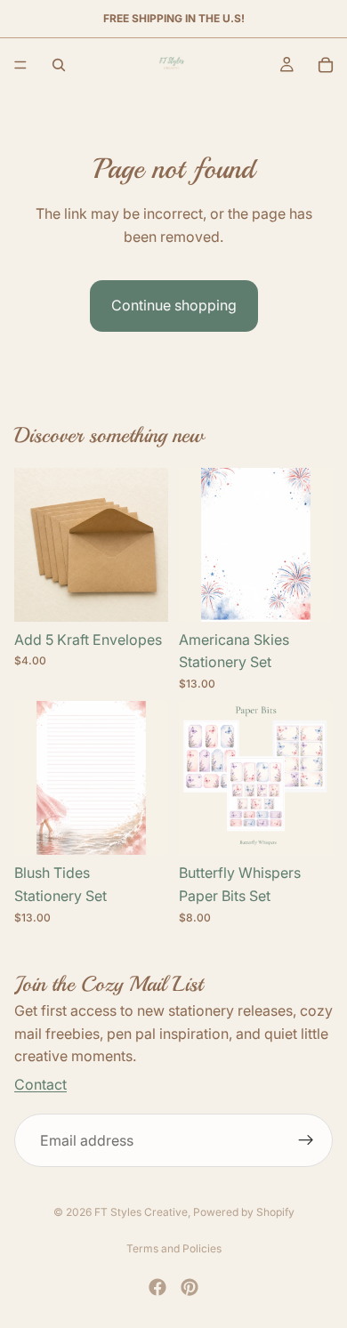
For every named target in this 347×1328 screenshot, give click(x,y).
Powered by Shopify (244, 1212)
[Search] (58, 65)
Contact (40, 1084)
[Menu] (20, 64)
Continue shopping (174, 305)
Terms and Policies (174, 1248)
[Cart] (325, 65)
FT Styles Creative (141, 1212)
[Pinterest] (189, 1287)
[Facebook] (157, 1287)
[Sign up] (306, 1140)
